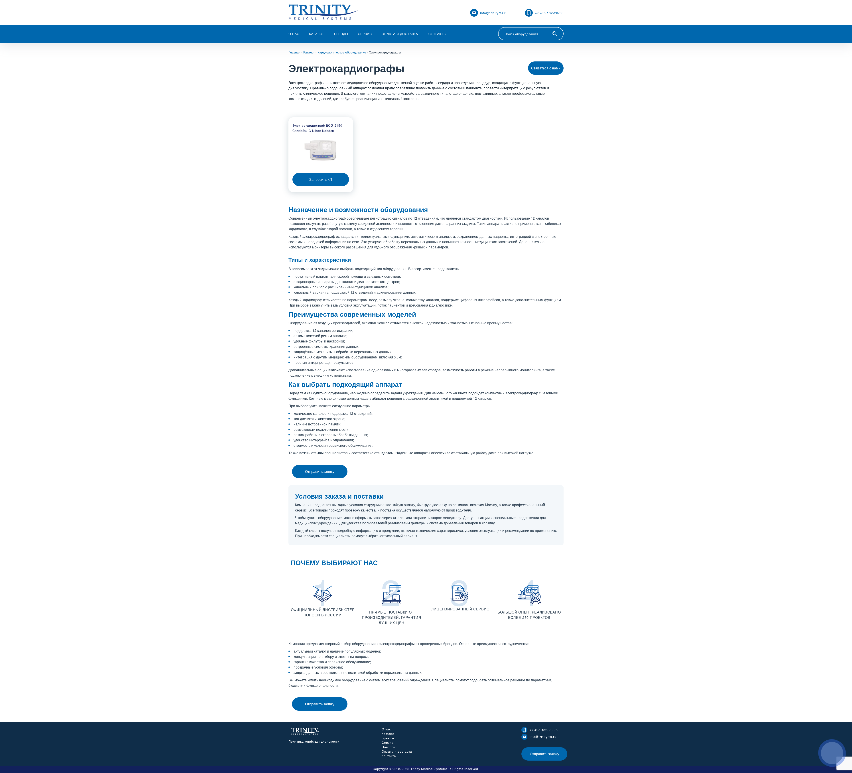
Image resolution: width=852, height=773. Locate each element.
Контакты (437, 33)
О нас (293, 33)
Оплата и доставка (400, 33)
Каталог (316, 33)
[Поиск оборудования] (554, 33)
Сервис (365, 33)
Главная (294, 52)
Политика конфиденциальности (313, 741)
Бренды (341, 33)
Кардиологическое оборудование (342, 52)
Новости (388, 747)
